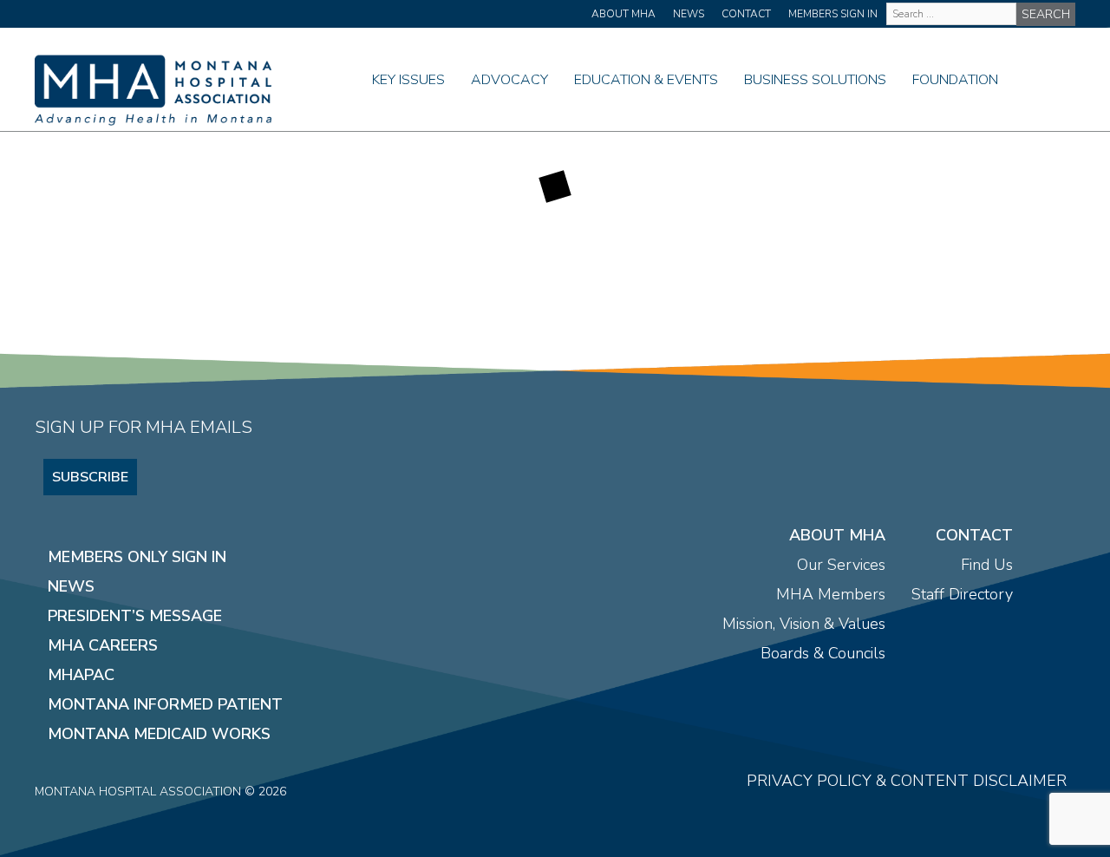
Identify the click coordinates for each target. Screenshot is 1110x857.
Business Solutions (815, 79)
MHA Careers (103, 645)
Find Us (987, 564)
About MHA (623, 14)
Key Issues (408, 79)
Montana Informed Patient (165, 704)
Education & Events (646, 79)
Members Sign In (833, 14)
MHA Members (830, 594)
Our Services (841, 564)
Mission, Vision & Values (803, 623)
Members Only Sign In (137, 556)
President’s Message (135, 615)
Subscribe (90, 477)
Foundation (955, 79)
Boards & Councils (823, 653)
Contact (746, 14)
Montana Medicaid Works (159, 733)
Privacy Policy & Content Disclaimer (907, 780)
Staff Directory (962, 594)
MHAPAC (81, 674)
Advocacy (509, 79)
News (688, 14)
